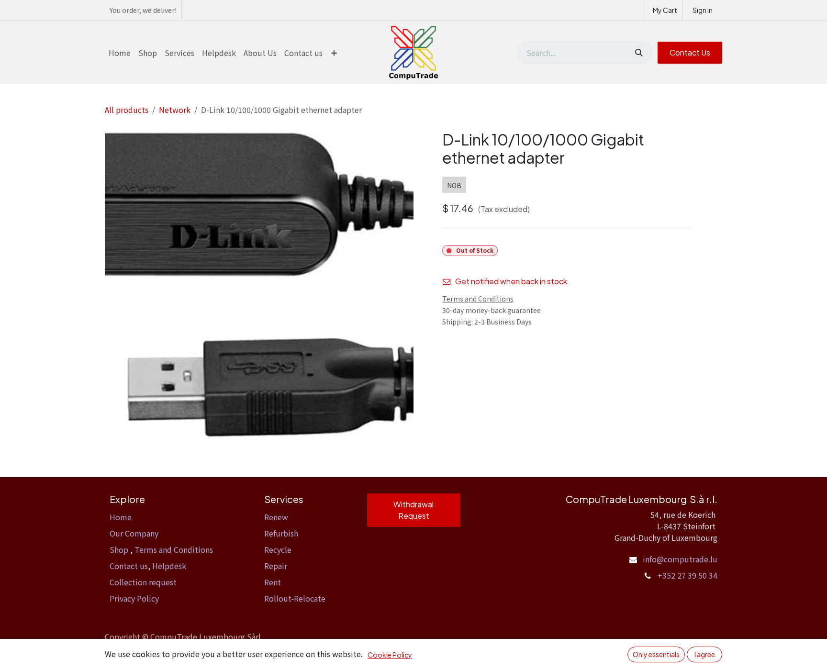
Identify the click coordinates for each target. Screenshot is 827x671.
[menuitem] (119, 52)
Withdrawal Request (413, 510)
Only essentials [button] (656, 654)
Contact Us (690, 52)
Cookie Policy (390, 654)
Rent (272, 582)
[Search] (638, 52)
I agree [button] (704, 654)
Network (174, 109)
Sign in (703, 10)
